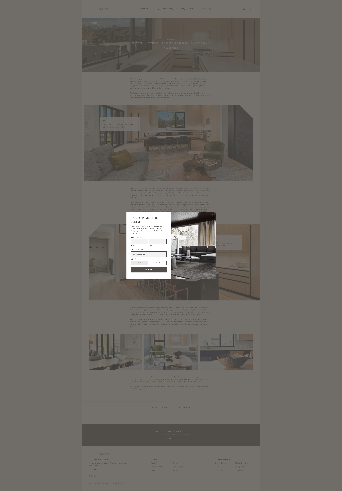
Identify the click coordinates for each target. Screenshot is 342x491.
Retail (158, 263)
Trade (140, 263)
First (132, 245)
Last (150, 245)
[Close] (213, 214)
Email (137, 250)
